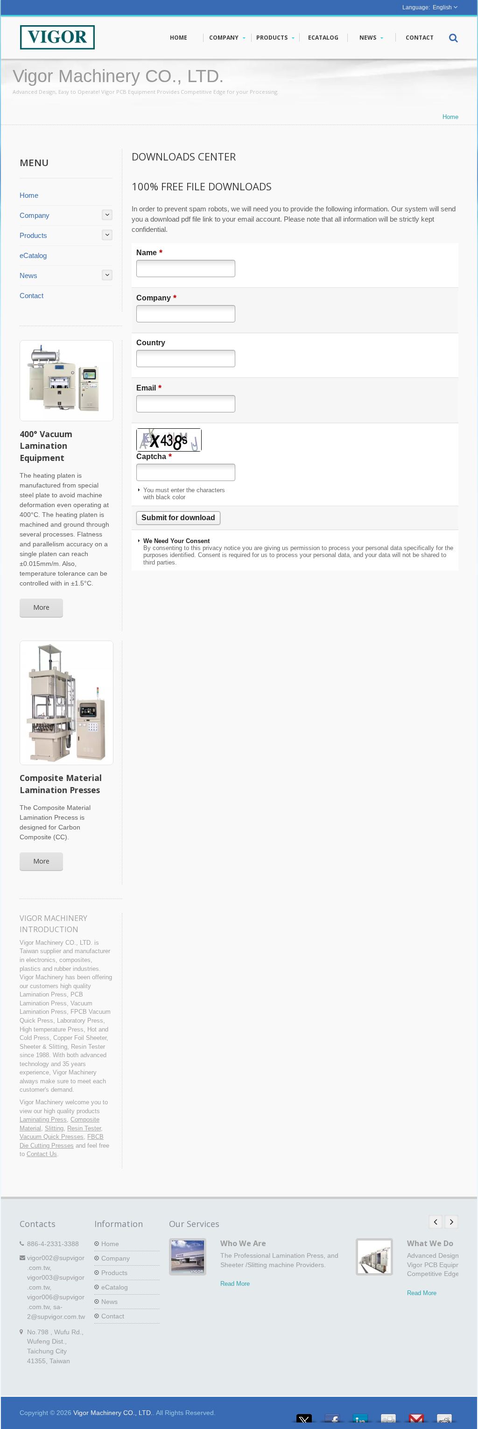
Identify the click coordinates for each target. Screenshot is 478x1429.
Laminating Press (43, 1119)
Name (149, 252)
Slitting (54, 1128)
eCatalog (323, 38)
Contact (420, 38)
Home (178, 38)
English (442, 7)
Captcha (154, 456)
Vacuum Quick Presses (52, 1136)
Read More (235, 1283)
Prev (436, 1222)
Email (149, 387)
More (41, 607)
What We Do (430, 1243)
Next (451, 1222)
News (368, 38)
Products (272, 38)
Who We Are (243, 1243)
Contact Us (42, 1153)
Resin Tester (84, 1128)
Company (224, 38)
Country (150, 343)
